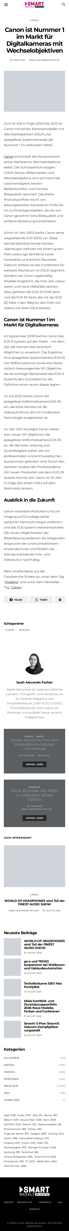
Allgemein (11, 1057)
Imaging (11, 582)
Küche (28, 1142)
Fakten (29, 736)
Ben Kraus (44, 755)
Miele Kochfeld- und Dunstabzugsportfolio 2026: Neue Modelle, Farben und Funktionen (41, 1006)
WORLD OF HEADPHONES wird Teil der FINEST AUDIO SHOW (34, 902)
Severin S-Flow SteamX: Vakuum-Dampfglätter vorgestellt (41, 1027)
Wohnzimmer (15, 1165)
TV (30, 1161)
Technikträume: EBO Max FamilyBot (43, 985)
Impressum (45, 1202)
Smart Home (45, 1156)
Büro (50, 1119)
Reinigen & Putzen (42, 1147)
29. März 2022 (26, 755)
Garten (11, 1138)
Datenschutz (24, 1202)
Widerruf (34, 1209)
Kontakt (8, 1202)
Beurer (50, 1115)
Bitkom (11, 1119)
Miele (42, 1142)
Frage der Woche (16, 1133)
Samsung (12, 1152)
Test (7, 1092)
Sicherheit (30, 1152)
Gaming (56, 1133)
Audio (24, 1115)
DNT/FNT (12, 1124)
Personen (11, 1078)
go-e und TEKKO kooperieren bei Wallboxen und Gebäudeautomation (44, 965)
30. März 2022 (17, 60)
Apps (10, 1115)
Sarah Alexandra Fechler (44, 60)
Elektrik (29, 1124)
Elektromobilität (50, 1124)
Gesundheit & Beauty (34, 1138)
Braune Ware (31, 1119)
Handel (34, 20)
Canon (9, 156)
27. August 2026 (32, 991)
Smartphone (14, 1161)
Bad (38, 1115)
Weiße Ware (47, 1161)
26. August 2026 (33, 1035)
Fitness (35, 1129)
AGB (60, 1202)
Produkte (34, 787)
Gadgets (38, 1133)
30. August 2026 (52, 910)
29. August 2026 (33, 973)
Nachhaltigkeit (15, 1147)
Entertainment (15, 1129)
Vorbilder (11, 1099)
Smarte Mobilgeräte (18, 1156)
